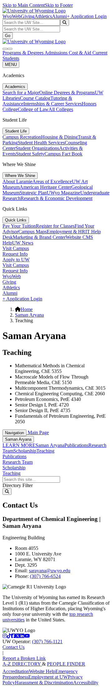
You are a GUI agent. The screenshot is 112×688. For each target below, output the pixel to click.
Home (27, 309)
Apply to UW (16, 259)
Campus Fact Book (63, 153)
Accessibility (85, 682)
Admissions (56, 52)
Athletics (43, 16)
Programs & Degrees (23, 52)
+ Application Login (87, 16)
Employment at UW (48, 677)
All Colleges (61, 109)
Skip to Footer (59, 5)
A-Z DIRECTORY (22, 664)
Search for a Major (20, 92)
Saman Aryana (29, 315)
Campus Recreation (21, 137)
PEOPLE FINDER (66, 664)
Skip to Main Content (23, 5)
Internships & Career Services (52, 103)
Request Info (15, 254)
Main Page (37, 432)
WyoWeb (11, 16)
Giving (28, 16)
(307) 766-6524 (45, 576)
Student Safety (30, 153)
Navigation (14, 432)
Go (7, 35)
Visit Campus (15, 248)
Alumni (59, 16)
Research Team (17, 462)
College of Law (33, 109)
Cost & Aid (80, 52)
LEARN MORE (18, 445)
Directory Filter (17, 485)
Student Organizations (37, 148)
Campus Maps (32, 231)
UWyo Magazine (63, 192)
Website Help (42, 671)
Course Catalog (35, 98)
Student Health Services (41, 142)
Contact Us (13, 647)
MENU (11, 64)
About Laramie (17, 181)
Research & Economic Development (56, 198)
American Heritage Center (45, 187)
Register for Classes (55, 226)
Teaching (45, 450)
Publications (76, 445)
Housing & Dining (59, 137)
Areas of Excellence (52, 181)
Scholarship (24, 450)
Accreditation (15, 671)
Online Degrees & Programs (67, 92)
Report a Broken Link (24, 658)
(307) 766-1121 (47, 641)
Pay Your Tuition (19, 226)
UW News (22, 242)
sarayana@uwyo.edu (49, 570)
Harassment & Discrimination (44, 682)
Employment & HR (66, 231)
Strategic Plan (33, 192)
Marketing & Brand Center (39, 237)
